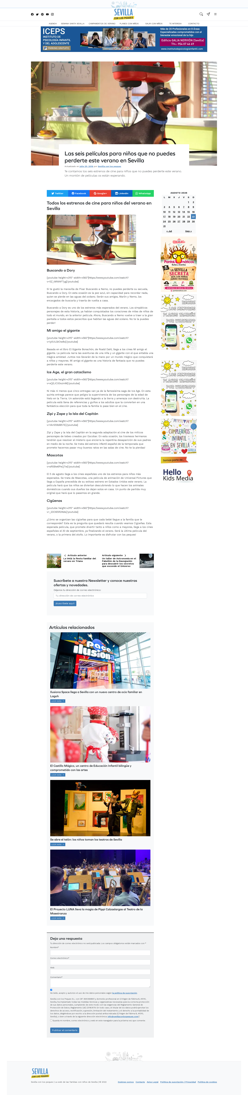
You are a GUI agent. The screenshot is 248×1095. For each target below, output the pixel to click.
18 (169, 216)
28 (183, 221)
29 (188, 221)
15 (188, 211)
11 (169, 211)
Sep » (188, 231)
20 (179, 216)
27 (179, 221)
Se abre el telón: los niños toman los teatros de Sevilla (86, 839)
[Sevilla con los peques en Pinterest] (42, 14)
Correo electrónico (59, 958)
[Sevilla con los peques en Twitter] (37, 14)
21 (184, 216)
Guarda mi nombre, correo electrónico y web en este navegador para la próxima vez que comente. (99, 1020)
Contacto (193, 23)
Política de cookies (207, 1082)
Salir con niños (153, 23)
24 (164, 221)
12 (174, 211)
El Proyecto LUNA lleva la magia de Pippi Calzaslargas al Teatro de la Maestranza (96, 911)
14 (183, 211)
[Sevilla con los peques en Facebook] (32, 14)
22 (188, 216)
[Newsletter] (208, 14)
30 (193, 221)
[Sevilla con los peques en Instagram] (52, 14)
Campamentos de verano (102, 23)
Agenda (53, 23)
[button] (201, 14)
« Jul (169, 231)
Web (52, 967)
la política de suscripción (124, 993)
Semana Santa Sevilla (72, 23)
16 (193, 211)
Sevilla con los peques (109, 166)
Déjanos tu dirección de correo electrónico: (77, 590)
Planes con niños (129, 23)
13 (179, 211)
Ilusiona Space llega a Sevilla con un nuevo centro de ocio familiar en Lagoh (96, 694)
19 (174, 216)
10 (164, 211)
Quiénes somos (126, 1082)
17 (164, 216)
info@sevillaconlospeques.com (123, 1016)
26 (174, 221)
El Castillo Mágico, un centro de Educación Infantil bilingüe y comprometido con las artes (90, 768)
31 (164, 226)
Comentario (56, 977)
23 (193, 216)
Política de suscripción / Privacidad (178, 1082)
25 (169, 221)
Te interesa (175, 23)
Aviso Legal (152, 1082)
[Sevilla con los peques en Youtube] (47, 14)
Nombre (54, 947)
